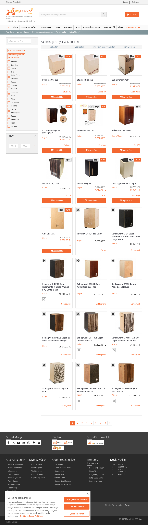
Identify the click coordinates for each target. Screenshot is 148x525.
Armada (14, 62)
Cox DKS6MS (48, 233)
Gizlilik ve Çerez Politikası (31, 516)
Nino (13, 99)
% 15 (103, 159)
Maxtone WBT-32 (85, 130)
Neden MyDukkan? (96, 468)
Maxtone (14, 92)
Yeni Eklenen (129, 47)
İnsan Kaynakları (95, 481)
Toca (13, 123)
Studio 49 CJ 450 (85, 79)
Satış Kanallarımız (96, 478)
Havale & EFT (59, 474)
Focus (13, 82)
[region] (47, 505)
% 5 (103, 106)
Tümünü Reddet (77, 507)
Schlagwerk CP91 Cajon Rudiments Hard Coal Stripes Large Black (126, 236)
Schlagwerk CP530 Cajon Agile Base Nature (124, 285)
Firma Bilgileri (94, 471)
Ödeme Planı (59, 478)
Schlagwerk (15, 113)
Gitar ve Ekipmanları (16, 464)
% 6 (68, 106)
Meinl (13, 96)
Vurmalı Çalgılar (14, 478)
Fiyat (11, 136)
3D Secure (58, 464)
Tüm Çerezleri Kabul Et (76, 500)
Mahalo (14, 89)
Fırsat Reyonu (36, 468)
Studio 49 (15, 120)
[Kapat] (87, 494)
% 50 (68, 56)
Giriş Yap (135, 2)
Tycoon (14, 126)
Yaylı (77, 27)
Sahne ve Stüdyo (29, 27)
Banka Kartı (59, 471)
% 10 (138, 159)
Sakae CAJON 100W (121, 130)
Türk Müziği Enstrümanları (11, 489)
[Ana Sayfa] (19, 11)
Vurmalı (68, 27)
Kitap (120, 27)
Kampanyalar (133, 27)
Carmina (14, 65)
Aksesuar (46, 27)
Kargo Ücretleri (37, 474)
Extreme (14, 79)
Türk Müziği (109, 27)
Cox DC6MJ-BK (84, 183)
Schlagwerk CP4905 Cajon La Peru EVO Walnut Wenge (56, 339)
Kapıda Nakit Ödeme (62, 481)
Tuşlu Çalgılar (13, 474)
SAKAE (14, 109)
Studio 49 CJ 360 (50, 79)
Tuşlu (58, 27)
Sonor (13, 116)
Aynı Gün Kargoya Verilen (104, 47)
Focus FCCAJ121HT (51, 183)
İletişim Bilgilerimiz (96, 475)
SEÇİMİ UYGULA (13, 57)
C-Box (13, 68)
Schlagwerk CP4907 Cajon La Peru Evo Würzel (91, 390)
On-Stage (15, 103)
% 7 (138, 56)
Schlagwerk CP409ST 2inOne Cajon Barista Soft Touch (125, 339)
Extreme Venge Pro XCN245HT (51, 132)
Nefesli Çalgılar (91, 27)
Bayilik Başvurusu (38, 478)
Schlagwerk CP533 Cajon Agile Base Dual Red (89, 285)
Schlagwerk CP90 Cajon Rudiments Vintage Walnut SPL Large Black (55, 287)
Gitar (15, 27)
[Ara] (104, 14)
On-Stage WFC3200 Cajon (124, 183)
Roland (14, 106)
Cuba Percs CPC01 (121, 79)
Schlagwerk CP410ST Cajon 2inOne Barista (90, 339)
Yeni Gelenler (36, 471)
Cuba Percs (15, 75)
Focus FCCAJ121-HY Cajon (89, 233)
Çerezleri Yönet (77, 514)
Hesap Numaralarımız (63, 484)
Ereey (127, 505)
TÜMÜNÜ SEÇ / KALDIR (16, 55)
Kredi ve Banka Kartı (62, 468)
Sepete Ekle (58, 97)
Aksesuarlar (13, 471)
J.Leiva (14, 86)
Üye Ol (125, 2)
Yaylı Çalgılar (13, 481)
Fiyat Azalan (79, 47)
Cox (12, 72)
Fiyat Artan (53, 47)
